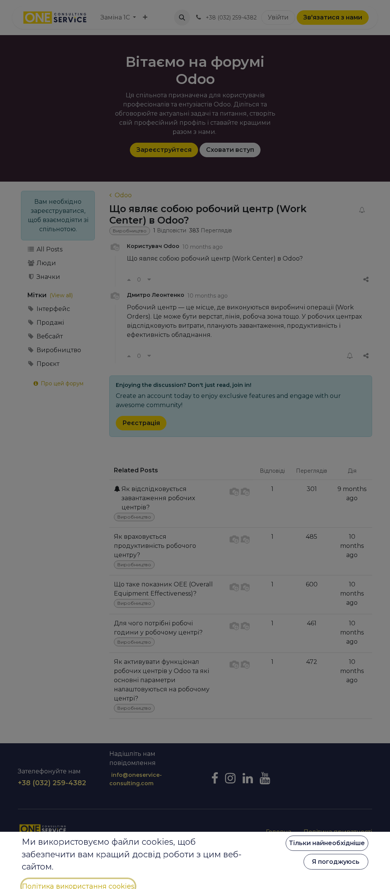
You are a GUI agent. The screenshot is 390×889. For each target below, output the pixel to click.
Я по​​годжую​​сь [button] (336, 861)
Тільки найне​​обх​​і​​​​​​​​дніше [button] (327, 843)
